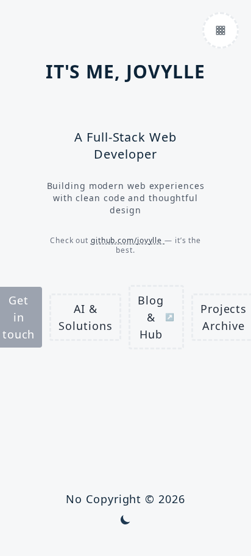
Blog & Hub (156, 317)
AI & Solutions (85, 317)
